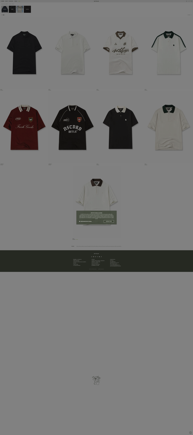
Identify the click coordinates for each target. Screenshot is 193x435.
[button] (85, 221)
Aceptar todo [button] (109, 221)
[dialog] (96, 217)
